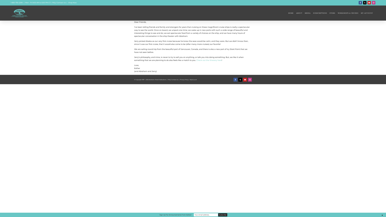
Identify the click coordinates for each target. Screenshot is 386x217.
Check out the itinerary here (209, 60)
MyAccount (193, 79)
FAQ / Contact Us (59, 3)
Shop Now (72, 3)
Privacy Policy (184, 79)
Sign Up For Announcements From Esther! (175, 215)
